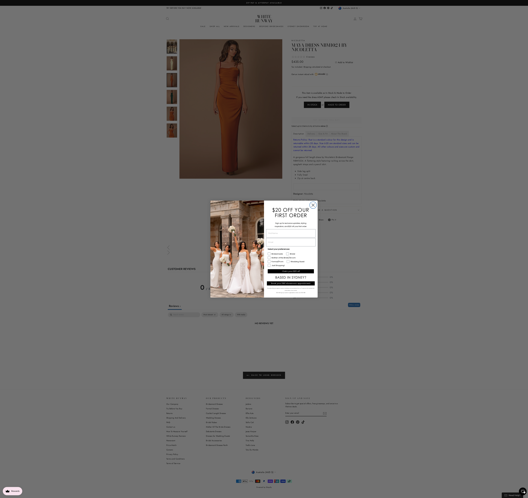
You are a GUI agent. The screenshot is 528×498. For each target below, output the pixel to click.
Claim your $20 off (291, 271)
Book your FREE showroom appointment (290, 283)
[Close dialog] (313, 205)
